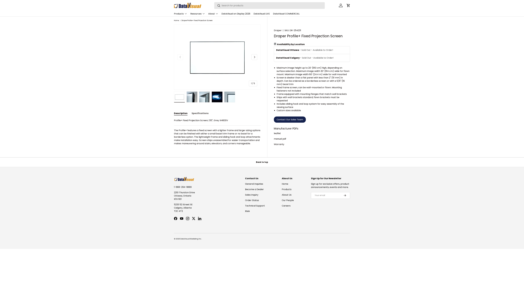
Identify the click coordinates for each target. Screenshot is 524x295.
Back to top (262, 162)
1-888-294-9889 (183, 187)
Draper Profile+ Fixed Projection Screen (197, 20)
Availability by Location (291, 44)
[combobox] (269, 5)
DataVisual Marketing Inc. (191, 239)
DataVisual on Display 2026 (235, 13)
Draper (278, 30)
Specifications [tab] (200, 113)
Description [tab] (180, 113)
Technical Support (255, 205)
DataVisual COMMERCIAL (286, 13)
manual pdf (280, 138)
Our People (288, 200)
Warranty (279, 144)
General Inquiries (254, 183)
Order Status (252, 200)
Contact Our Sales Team (290, 119)
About (211, 13)
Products (179, 13)
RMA (247, 211)
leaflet (277, 133)
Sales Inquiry (251, 194)
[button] (348, 5)
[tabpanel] (217, 132)
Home (176, 20)
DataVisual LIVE (262, 13)
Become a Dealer (254, 189)
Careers (286, 205)
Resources (196, 13)
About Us (286, 194)
